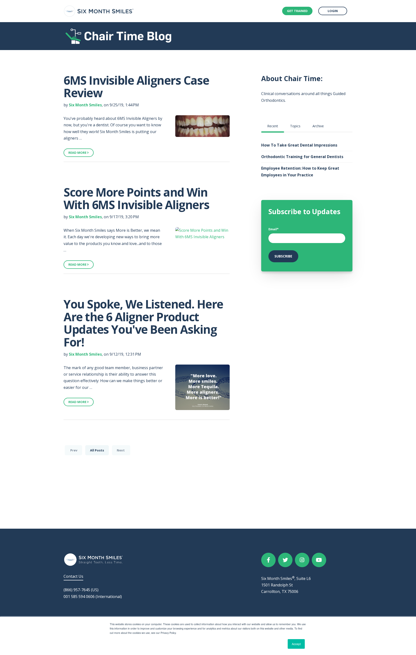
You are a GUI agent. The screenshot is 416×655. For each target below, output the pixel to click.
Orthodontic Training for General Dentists (302, 156)
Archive (318, 126)
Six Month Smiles (85, 105)
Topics (295, 126)
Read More (77, 152)
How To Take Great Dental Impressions (299, 145)
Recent (272, 126)
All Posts (97, 450)
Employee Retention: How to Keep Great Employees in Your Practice (300, 171)
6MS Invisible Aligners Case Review (136, 86)
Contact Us (73, 576)
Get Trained (297, 11)
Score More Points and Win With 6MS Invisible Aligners (136, 198)
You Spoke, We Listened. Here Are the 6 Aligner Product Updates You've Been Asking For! (143, 323)
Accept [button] (296, 644)
